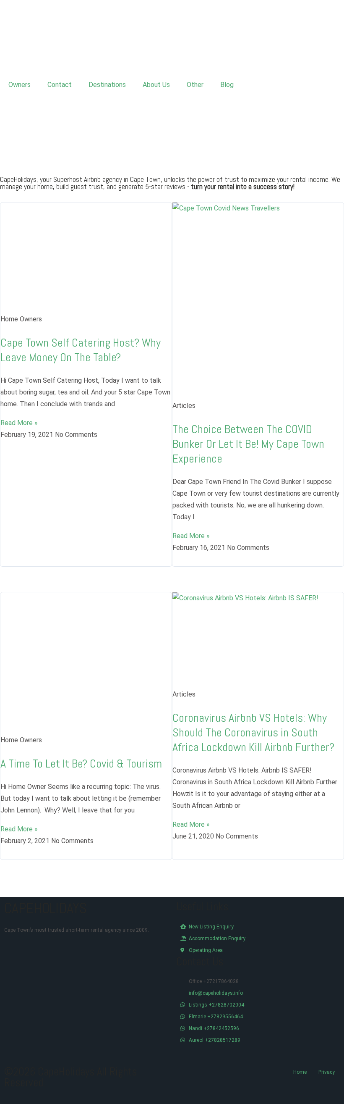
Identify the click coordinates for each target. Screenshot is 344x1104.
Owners (19, 85)
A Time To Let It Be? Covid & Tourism (81, 763)
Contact (59, 85)
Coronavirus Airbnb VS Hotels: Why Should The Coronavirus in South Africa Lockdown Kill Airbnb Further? (253, 732)
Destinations (107, 85)
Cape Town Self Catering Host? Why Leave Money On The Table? (80, 350)
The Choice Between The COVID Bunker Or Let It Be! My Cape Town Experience (248, 444)
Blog (227, 85)
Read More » (19, 423)
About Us (156, 85)
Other (195, 85)
